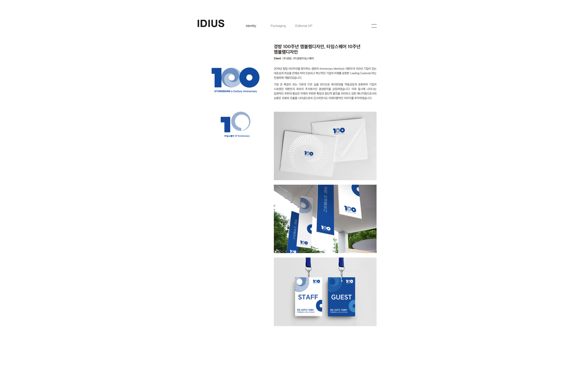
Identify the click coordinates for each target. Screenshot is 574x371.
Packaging (278, 26)
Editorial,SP (303, 26)
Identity (251, 26)
